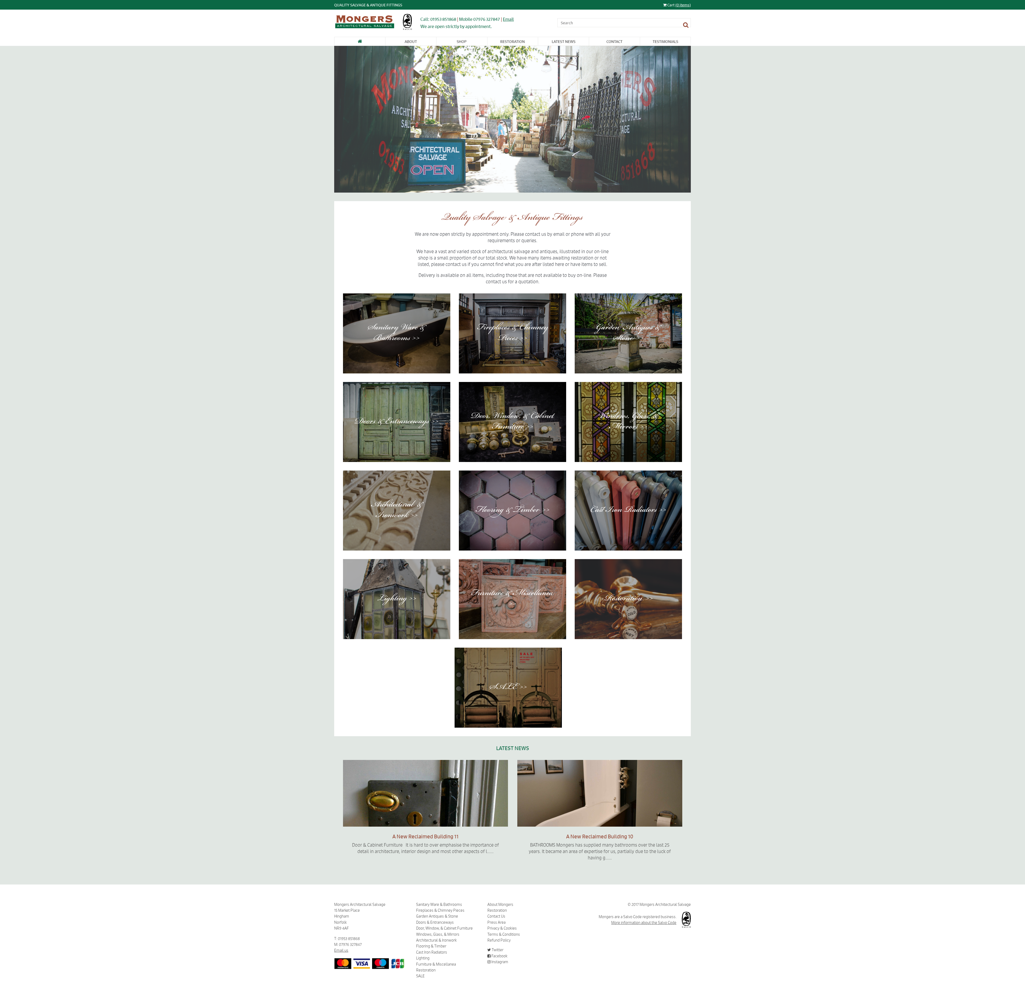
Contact (614, 41)
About (411, 41)
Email (508, 19)
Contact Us (496, 916)
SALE (420, 976)
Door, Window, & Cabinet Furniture (444, 928)
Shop (462, 41)
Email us (341, 950)
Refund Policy (499, 940)
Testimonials (665, 41)
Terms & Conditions (503, 934)
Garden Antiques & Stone (437, 916)
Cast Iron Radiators (431, 952)
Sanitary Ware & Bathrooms (439, 904)
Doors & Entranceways (435, 922)
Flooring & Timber (431, 946)
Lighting (422, 958)
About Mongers (500, 904)
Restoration (512, 41)
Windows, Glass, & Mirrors (437, 934)
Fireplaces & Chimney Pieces (440, 910)
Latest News (563, 41)
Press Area (496, 922)
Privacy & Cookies (502, 928)
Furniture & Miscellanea (436, 964)
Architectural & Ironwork (436, 940)
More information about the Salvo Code (643, 922)
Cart (679, 4)
